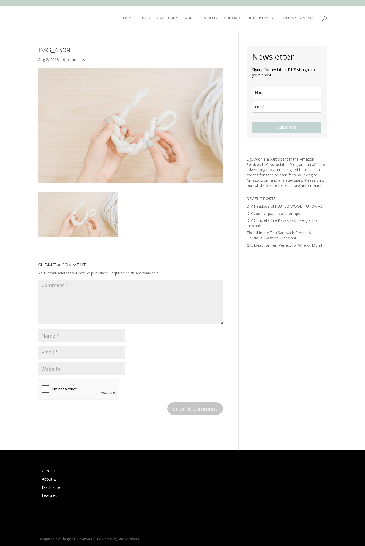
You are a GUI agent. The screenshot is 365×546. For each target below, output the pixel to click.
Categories (167, 18)
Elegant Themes (76, 538)
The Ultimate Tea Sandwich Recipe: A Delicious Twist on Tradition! (279, 235)
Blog (145, 18)
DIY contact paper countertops (273, 213)
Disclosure (258, 18)
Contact (232, 18)
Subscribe (286, 127)
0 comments (74, 59)
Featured (49, 495)
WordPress (128, 538)
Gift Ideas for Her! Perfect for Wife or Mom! (284, 245)
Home (128, 18)
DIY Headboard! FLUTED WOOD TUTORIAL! (285, 206)
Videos (210, 18)
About (191, 18)
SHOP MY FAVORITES (298, 18)
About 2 (49, 479)
